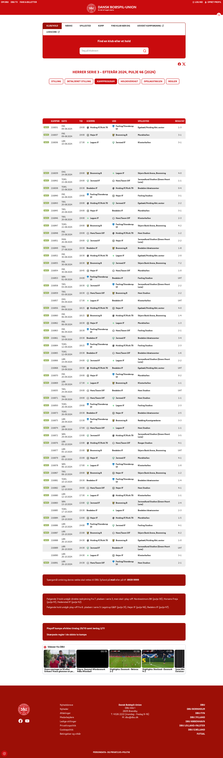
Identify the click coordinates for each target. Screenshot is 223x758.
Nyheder (64, 709)
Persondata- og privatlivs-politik (111, 752)
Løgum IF (94, 143)
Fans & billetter (28, 2)
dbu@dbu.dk (131, 717)
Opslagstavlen (153, 81)
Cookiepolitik (66, 730)
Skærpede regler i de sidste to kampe (67, 635)
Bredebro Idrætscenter (148, 188)
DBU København (195, 722)
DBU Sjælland (196, 730)
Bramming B (121, 135)
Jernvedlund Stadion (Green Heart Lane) (154, 181)
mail (112, 580)
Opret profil (214, 2)
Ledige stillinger (68, 722)
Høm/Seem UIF (123, 181)
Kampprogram (106, 81)
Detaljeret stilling (79, 81)
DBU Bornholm (196, 709)
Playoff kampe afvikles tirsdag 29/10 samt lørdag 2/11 (76, 629)
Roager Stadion (145, 443)
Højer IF (94, 135)
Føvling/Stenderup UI (125, 127)
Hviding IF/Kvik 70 (99, 128)
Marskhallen (143, 135)
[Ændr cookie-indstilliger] (4, 754)
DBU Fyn (200, 713)
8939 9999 (133, 580)
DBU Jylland (197, 717)
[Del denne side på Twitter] (184, 65)
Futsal (201, 734)
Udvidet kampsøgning (149, 26)
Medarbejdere (67, 717)
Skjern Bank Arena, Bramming (152, 173)
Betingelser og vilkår (70, 734)
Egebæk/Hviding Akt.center (151, 128)
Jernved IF (120, 143)
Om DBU (5, 2)
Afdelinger (65, 713)
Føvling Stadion (145, 196)
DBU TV (14, 2)
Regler (172, 81)
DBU (202, 705)
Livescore (51, 32)
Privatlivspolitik (68, 726)
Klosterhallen (144, 143)
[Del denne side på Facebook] (179, 65)
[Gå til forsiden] (111, 8)
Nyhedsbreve (66, 705)
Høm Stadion (144, 233)
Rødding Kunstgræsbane (149, 421)
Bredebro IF (92, 188)
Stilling (56, 81)
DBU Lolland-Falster (192, 726)
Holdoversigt (129, 81)
